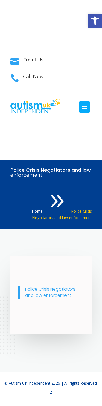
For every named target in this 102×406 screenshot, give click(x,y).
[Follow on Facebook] (51, 34)
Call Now (33, 76)
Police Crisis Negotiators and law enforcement (50, 292)
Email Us (33, 59)
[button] (95, 21)
